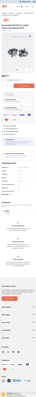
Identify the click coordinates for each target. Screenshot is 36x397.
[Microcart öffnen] (27, 7)
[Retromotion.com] (5, 7)
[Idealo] (9, 382)
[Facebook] (3, 353)
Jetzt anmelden (9, 298)
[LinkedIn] (18, 353)
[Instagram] (8, 353)
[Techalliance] (27, 382)
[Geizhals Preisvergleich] (17, 382)
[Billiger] (3, 382)
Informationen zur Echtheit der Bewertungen (17, 396)
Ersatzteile (4, 13)
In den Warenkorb (24, 86)
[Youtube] (13, 353)
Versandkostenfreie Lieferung (13, 80)
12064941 (7, 213)
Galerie (17, 69)
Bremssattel (18, 13)
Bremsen (11, 13)
